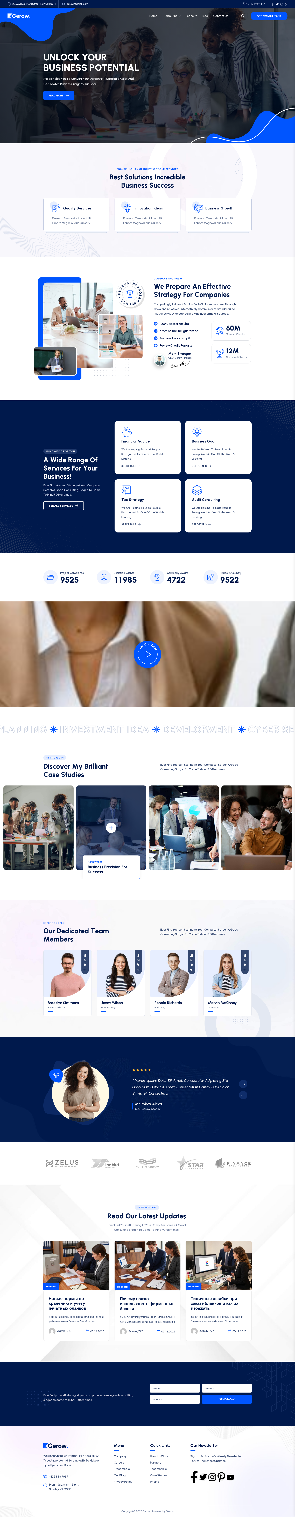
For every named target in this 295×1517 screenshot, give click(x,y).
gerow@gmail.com (77, 3)
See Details (128, 465)
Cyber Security (205, 729)
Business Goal (203, 441)
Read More (56, 95)
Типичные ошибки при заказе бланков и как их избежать (214, 1303)
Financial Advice (135, 441)
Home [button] (153, 16)
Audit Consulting (206, 499)
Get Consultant (269, 16)
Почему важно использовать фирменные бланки (147, 1303)
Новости (51, 1286)
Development (115, 729)
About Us (171, 16)
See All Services (61, 505)
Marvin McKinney (222, 1002)
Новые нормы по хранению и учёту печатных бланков (67, 1303)
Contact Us (220, 16)
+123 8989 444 (256, 3)
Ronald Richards (168, 1002)
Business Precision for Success (107, 869)
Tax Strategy (132, 499)
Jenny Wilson (112, 1002)
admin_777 (64, 1331)
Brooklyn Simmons (63, 1002)
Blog (205, 16)
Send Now (227, 1399)
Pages (190, 16)
